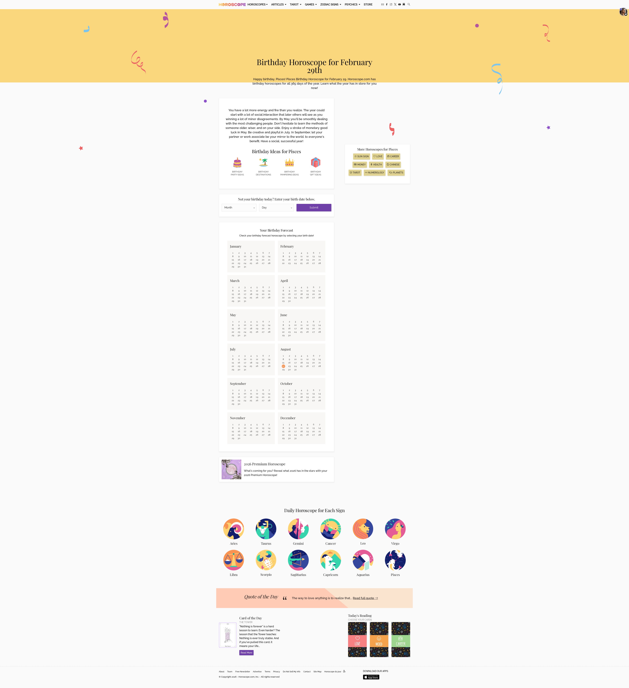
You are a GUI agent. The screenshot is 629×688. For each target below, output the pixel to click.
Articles (277, 4)
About (221, 671)
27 (263, 263)
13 (263, 256)
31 (245, 267)
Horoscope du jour (332, 671)
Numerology (375, 172)
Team (229, 671)
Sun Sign (363, 156)
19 (257, 260)
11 (251, 256)
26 (257, 263)
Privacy (276, 671)
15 (233, 260)
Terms (267, 671)
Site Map (317, 671)
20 (263, 260)
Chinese (394, 164)
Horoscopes (257, 4)
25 (251, 263)
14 (269, 256)
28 (269, 263)
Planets (397, 172)
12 (257, 256)
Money (361, 164)
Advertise (257, 671)
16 (239, 260)
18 (251, 260)
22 (233, 263)
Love (379, 156)
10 (245, 256)
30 (239, 267)
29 (233, 267)
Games (310, 4)
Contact (307, 671)
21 (269, 260)
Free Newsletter (242, 671)
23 (239, 263)
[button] (344, 671)
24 (245, 263)
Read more (246, 652)
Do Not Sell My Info (291, 671)
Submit (314, 207)
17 (245, 260)
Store (368, 4)
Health (377, 164)
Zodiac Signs (329, 4)
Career (394, 156)
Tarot (294, 4)
